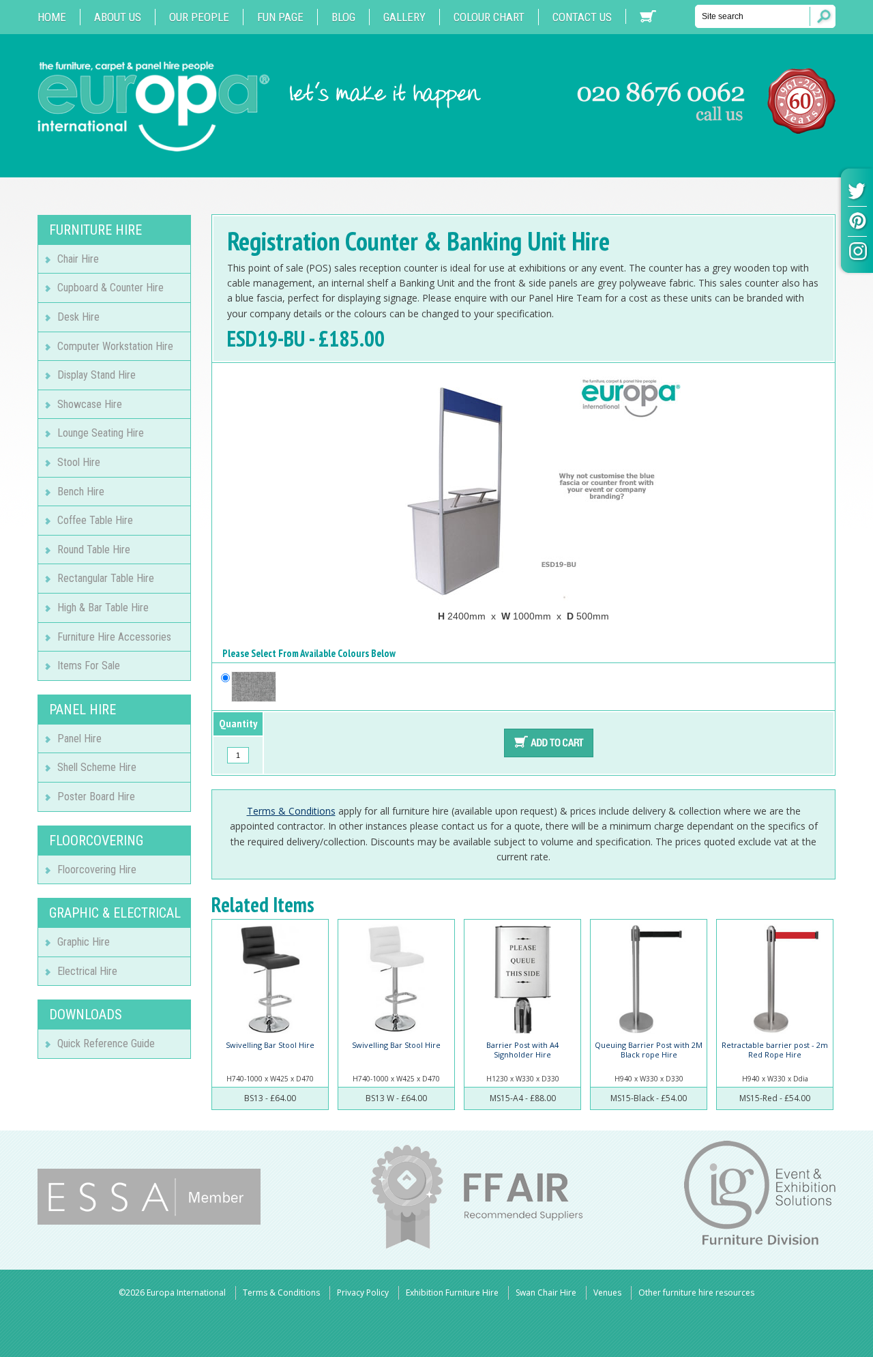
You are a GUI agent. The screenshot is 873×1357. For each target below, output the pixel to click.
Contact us (582, 17)
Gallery (404, 17)
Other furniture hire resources (696, 1292)
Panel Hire (79, 738)
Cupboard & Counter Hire (110, 287)
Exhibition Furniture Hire (452, 1292)
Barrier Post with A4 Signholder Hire (522, 1050)
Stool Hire (78, 462)
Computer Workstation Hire (115, 346)
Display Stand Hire (96, 374)
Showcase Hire (89, 404)
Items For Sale (88, 665)
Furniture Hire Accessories (114, 636)
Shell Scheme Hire (96, 767)
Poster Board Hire (96, 796)
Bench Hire (80, 491)
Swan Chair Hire (546, 1292)
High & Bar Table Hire (103, 607)
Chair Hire (78, 258)
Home (52, 17)
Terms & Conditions (291, 810)
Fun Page (280, 17)
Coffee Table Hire (95, 520)
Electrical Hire (87, 971)
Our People (199, 17)
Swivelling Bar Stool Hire (270, 1045)
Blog (343, 17)
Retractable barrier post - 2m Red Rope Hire (775, 1050)
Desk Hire (78, 316)
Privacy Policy (363, 1292)
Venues (607, 1292)
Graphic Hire (83, 941)
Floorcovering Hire (96, 869)
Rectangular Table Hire (105, 578)
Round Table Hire (93, 549)
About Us (117, 17)
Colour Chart (489, 17)
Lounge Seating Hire (100, 432)
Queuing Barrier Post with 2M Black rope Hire (648, 1050)
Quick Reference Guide (106, 1043)
